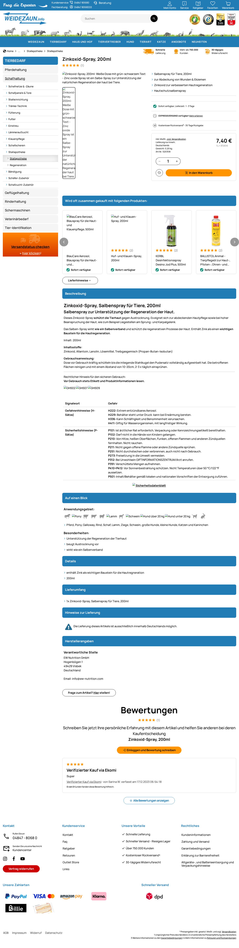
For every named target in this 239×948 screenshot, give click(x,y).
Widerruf (36, 933)
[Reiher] (191, 31)
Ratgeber (69, 848)
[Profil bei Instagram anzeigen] (5, 858)
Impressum (19, 933)
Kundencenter (22, 850)
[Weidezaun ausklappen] (46, 42)
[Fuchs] (154, 31)
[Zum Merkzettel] (159, 172)
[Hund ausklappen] (136, 42)
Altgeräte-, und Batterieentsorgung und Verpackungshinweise (207, 863)
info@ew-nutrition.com (83, 679)
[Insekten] (231, 31)
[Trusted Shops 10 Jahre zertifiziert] (220, 20)
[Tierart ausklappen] (154, 42)
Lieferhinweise (78, 280)
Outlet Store (71, 862)
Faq (65, 842)
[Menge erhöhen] (176, 161)
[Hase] (113, 31)
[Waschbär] (167, 31)
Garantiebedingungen (196, 848)
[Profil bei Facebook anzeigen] (14, 858)
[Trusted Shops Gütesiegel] (208, 20)
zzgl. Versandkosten (176, 139)
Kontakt (68, 835)
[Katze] (103, 31)
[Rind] (39, 31)
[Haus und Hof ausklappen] (95, 42)
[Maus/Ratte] (212, 31)
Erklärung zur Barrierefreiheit (200, 855)
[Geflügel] (79, 31)
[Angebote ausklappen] (188, 42)
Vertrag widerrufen (21, 869)
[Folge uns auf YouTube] (22, 858)
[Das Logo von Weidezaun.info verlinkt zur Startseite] (42, 18)
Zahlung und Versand (195, 842)
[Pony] (24, 31)
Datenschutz (53, 933)
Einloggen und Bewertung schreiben (151, 750)
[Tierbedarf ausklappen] (69, 42)
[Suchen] (154, 18)
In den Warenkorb (201, 173)
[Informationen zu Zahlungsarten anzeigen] (70, 902)
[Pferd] (10, 31)
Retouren (69, 855)
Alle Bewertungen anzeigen (151, 800)
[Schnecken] (222, 31)
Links (66, 869)
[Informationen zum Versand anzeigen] (154, 896)
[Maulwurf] (201, 31)
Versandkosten (229, 931)
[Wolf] (139, 31)
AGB (6, 933)
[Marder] (179, 31)
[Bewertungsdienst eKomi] (194, 20)
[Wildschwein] (125, 31)
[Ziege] (68, 31)
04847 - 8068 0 (25, 837)
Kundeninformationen (196, 835)
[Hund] (91, 31)
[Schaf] (54, 31)
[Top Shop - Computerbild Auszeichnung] (231, 20)
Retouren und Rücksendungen (221, 937)
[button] (104, 78)
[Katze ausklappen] (168, 42)
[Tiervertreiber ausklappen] (123, 42)
